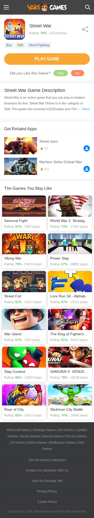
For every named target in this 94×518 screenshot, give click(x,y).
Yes (61, 73)
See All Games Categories (47, 460)
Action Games (37, 442)
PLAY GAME (47, 59)
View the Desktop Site (47, 481)
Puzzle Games (76, 436)
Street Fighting (39, 45)
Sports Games (30, 436)
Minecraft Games (19, 430)
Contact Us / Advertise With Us (47, 470)
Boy (9, 45)
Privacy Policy (47, 491)
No (77, 73)
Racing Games (53, 436)
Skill (20, 45)
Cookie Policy (47, 502)
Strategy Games (44, 430)
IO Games (18, 442)
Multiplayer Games (63, 442)
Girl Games (66, 430)
